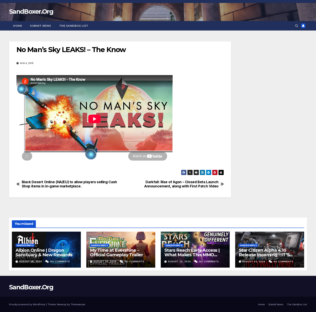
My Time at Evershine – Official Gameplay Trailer (116, 252)
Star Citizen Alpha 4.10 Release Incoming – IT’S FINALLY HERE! (264, 255)
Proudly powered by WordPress (27, 304)
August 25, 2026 (180, 261)
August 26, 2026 (105, 261)
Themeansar (78, 304)
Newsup (61, 304)
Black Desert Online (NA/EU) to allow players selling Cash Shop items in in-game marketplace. (69, 184)
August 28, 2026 (31, 261)
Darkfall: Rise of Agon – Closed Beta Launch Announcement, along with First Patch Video (181, 184)
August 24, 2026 (254, 261)
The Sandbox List (73, 25)
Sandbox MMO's (25, 245)
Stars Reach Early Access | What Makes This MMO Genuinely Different (192, 255)
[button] (296, 26)
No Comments (60, 261)
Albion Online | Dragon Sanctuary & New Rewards (44, 252)
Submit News (40, 25)
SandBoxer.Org (31, 11)
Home (17, 25)
